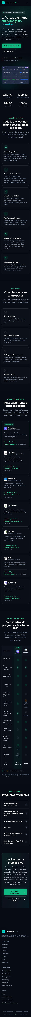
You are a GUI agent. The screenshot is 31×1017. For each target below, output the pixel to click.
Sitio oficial (8, 51)
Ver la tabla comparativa (14, 892)
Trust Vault (5, 944)
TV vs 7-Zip (5, 983)
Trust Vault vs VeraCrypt (11, 468)
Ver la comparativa (10, 46)
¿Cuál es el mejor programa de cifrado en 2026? (13, 834)
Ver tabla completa (9, 444)
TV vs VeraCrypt (6, 971)
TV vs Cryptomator (7, 977)
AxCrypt (4, 956)
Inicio (3, 994)
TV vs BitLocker (6, 974)
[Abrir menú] (27, 3)
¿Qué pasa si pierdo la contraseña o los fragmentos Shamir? (13, 813)
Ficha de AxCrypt (9, 545)
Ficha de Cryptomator (10, 519)
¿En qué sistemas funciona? (13, 821)
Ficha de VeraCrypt (9, 466)
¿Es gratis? (7, 827)
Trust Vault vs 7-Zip (9, 574)
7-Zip (3, 959)
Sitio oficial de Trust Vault (14, 900)
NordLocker (5, 962)
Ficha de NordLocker (10, 596)
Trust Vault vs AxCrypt (10, 547)
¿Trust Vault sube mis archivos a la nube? (11, 805)
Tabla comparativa (7, 997)
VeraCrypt (4, 947)
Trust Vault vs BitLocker (11, 495)
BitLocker (4, 950)
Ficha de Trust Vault (10, 442)
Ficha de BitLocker (9, 492)
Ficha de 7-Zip (8, 572)
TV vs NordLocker (7, 985)
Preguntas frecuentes (8, 1000)
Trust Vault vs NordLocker (11, 598)
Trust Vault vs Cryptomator (12, 521)
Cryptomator (5, 953)
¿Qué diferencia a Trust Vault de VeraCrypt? (13, 842)
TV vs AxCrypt (5, 980)
